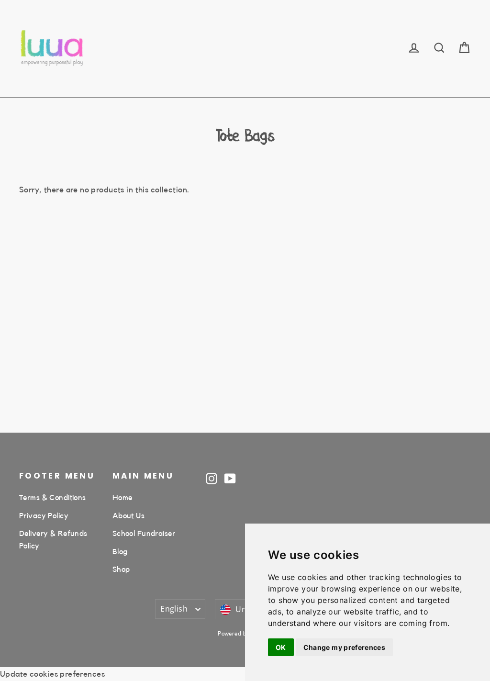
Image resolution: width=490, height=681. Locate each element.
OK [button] (281, 647)
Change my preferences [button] (344, 647)
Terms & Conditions (52, 498)
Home (122, 498)
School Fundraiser (143, 533)
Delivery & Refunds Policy (53, 539)
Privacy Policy (43, 516)
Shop (121, 569)
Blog (120, 552)
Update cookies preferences (52, 674)
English (174, 608)
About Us (128, 516)
